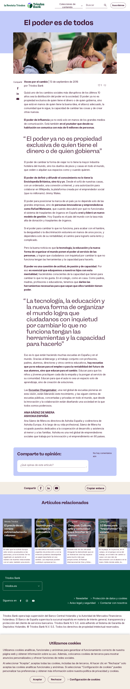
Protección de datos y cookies (110, 598)
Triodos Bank (12, 578)
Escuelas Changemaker (43, 390)
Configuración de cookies (85, 679)
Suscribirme (118, 5)
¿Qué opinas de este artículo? (37, 465)
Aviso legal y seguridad (82, 602)
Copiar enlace (95, 488)
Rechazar (56, 679)
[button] (127, 544)
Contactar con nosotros (113, 602)
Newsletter (82, 598)
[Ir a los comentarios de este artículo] (105, 85)
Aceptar (37, 679)
